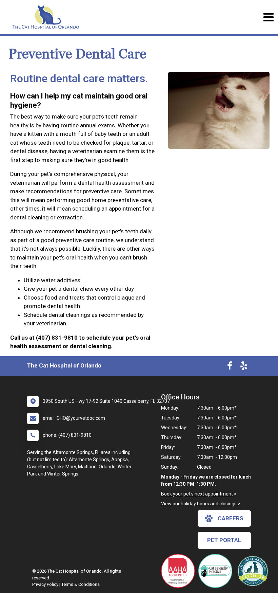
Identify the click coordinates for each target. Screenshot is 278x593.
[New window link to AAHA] (179, 571)
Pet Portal (224, 540)
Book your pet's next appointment (197, 494)
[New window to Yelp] (244, 367)
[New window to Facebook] (230, 367)
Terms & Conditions (80, 584)
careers (230, 518)
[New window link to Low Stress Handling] (254, 571)
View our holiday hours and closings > (200, 503)
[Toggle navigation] (268, 17)
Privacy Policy (45, 584)
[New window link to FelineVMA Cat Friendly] (217, 571)
